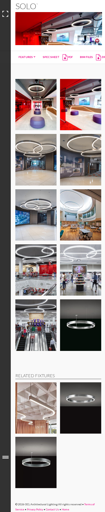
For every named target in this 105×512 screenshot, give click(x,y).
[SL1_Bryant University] (80, 215)
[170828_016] (36, 325)
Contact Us (52, 509)
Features (26, 57)
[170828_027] (80, 270)
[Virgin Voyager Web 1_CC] (80, 104)
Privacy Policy (35, 509)
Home (65, 509)
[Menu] (5, 457)
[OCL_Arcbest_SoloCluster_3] (36, 215)
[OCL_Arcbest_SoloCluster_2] (80, 159)
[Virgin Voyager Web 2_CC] (36, 104)
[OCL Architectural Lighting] (5, 14)
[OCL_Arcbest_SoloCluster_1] (36, 159)
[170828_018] (36, 270)
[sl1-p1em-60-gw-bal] (80, 325)
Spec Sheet (58, 57)
